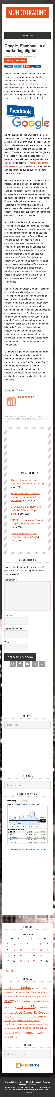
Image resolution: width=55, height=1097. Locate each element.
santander (7, 1033)
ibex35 (29, 1006)
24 (21, 961)
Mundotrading (27, 12)
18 (27, 955)
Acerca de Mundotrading (14, 1087)
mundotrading (10, 1023)
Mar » (13, 971)
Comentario (10, 579)
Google (33, 419)
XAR (42, 1033)
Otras (20, 416)
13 (41, 949)
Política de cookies (42, 1090)
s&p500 (43, 1027)
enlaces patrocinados (31, 84)
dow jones (45, 996)
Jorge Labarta (9, 1013)
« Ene (6, 971)
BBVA (45, 988)
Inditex (45, 1007)
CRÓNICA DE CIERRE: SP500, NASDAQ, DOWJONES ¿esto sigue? (26, 510)
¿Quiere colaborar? (31, 1087)
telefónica (16, 1033)
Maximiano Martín (30, 1020)
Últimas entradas (23, 390)
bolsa (16, 992)
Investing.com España (38, 849)
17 (21, 955)
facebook (25, 419)
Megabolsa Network (33, 1082)
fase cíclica (36, 1001)
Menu (29, 35)
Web (6, 641)
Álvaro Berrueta (12, 1037)
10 (21, 949)
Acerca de (10, 390)
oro (39, 1024)
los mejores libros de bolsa (29, 1017)
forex (13, 1007)
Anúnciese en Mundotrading (23, 1090)
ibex (20, 1006)
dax (21, 996)
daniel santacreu (11, 996)
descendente (29, 996)
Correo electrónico (13, 628)
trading (26, 1032)
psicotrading (24, 1027)
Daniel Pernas (43, 992)
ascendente (37, 988)
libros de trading (15, 1017)
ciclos (33, 992)
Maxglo (16, 1020)
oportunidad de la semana (27, 1024)
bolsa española (24, 992)
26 (34, 961)
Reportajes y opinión (33, 416)
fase (28, 1001)
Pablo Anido (44, 1024)
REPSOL (35, 1028)
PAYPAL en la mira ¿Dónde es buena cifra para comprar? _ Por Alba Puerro (26, 497)
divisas (38, 996)
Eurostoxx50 (19, 1001)
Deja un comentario (16, 60)
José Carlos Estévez (30, 1012)
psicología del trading (11, 1028)
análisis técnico (17, 987)
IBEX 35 (38, 1007)
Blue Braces (8, 992)
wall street (36, 1033)
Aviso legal (27, 1092)
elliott (8, 1000)
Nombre (8, 615)
